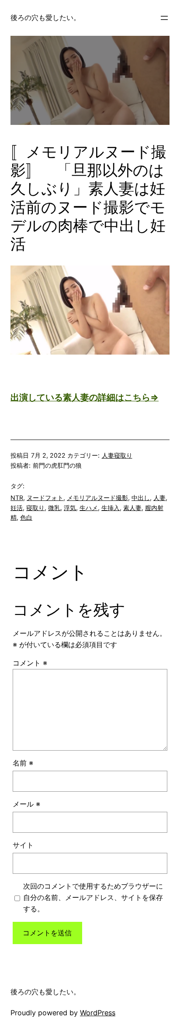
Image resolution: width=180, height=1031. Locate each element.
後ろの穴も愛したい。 (45, 17)
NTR (16, 497)
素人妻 (132, 507)
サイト (23, 845)
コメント (30, 663)
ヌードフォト (45, 497)
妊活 (16, 507)
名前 (23, 763)
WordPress (97, 1012)
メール (26, 804)
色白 (26, 517)
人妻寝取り (117, 455)
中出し (141, 497)
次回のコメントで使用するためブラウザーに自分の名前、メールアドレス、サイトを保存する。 (93, 897)
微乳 (54, 507)
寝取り (35, 507)
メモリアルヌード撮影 (97, 497)
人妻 (159, 497)
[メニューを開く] (164, 18)
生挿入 (110, 507)
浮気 (70, 507)
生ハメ (89, 507)
